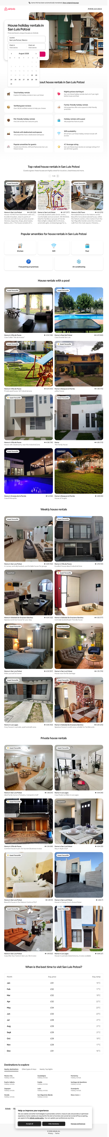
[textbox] (17, 47)
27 (24, 80)
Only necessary (53, 1124)
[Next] (57, 176)
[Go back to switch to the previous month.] (11, 53)
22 (32, 75)
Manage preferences (78, 1124)
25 (15, 80)
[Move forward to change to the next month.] (36, 53)
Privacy (50, 1133)
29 (32, 80)
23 (36, 75)
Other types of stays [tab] (29, 1069)
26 (19, 80)
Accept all (29, 1124)
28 (28, 80)
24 (11, 80)
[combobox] (26, 40)
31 (11, 84)
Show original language (71, 3)
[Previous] (50, 176)
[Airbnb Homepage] (9, 9)
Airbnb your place (95, 9)
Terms (57, 1133)
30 (36, 80)
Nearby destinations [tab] (11, 1069)
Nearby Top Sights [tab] (46, 1069)
